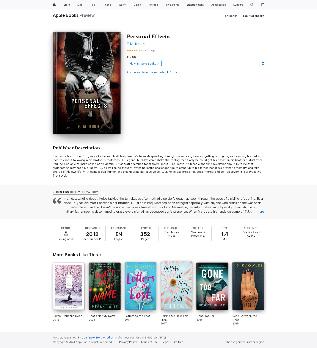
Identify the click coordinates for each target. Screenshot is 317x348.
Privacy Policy (128, 342)
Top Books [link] (230, 15)
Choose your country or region (244, 342)
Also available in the (152, 72)
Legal (165, 342)
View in (142, 63)
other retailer (115, 337)
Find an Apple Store (90, 337)
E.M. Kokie (136, 43)
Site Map (178, 342)
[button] (252, 4)
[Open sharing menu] (263, 63)
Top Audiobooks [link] (253, 15)
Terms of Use (149, 342)
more (260, 212)
